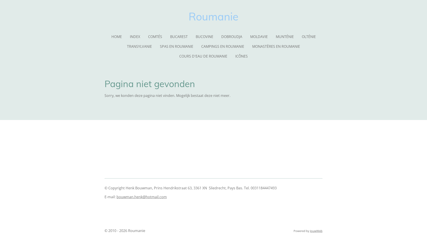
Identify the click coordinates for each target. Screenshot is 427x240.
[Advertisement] (185, 213)
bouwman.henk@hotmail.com (142, 196)
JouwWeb (316, 231)
